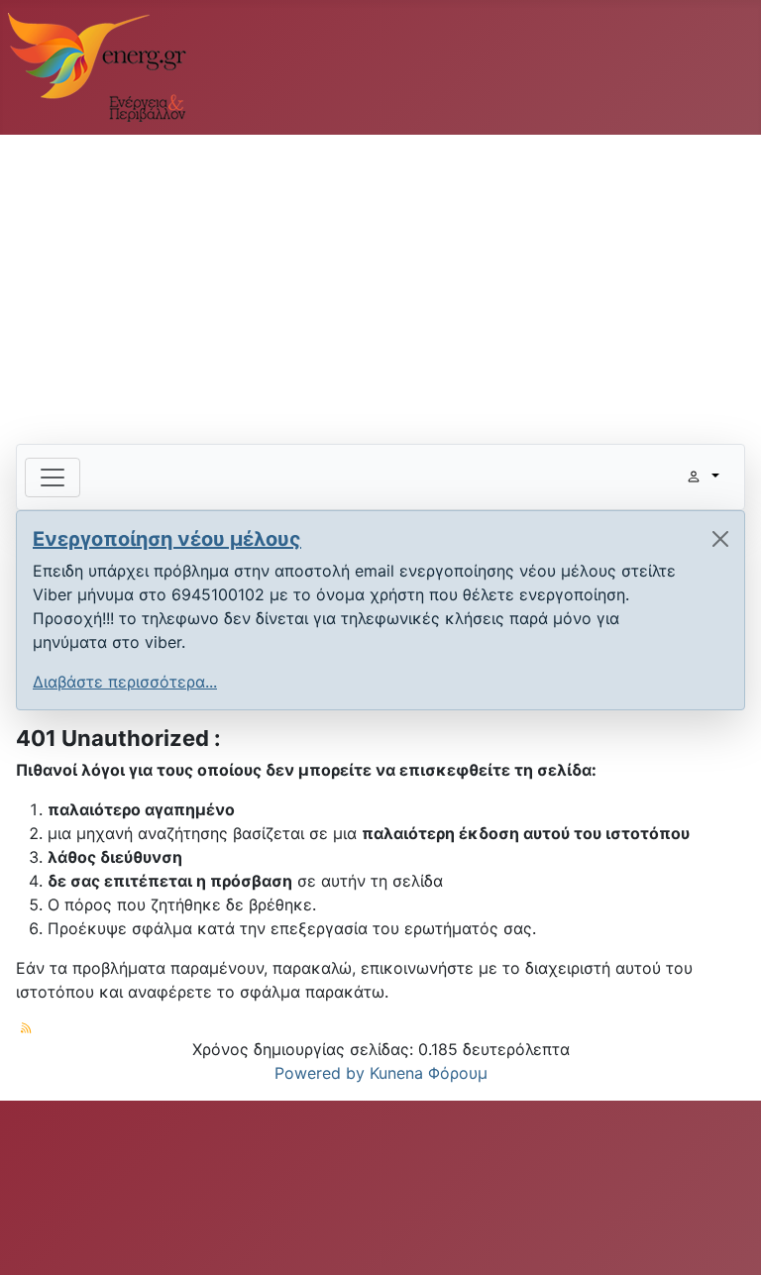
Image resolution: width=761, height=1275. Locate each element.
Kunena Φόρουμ (429, 1073)
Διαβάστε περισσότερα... (125, 681)
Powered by (319, 1073)
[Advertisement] (380, 281)
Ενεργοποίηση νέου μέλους (167, 539)
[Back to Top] (726, 1238)
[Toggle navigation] (52, 477)
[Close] (720, 539)
